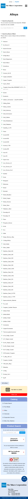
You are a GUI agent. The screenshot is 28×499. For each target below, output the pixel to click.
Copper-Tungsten (7, 80)
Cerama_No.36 (7, 73)
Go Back (5, 383)
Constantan (6, 325)
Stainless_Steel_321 (8, 279)
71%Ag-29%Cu (7, 240)
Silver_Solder (6, 247)
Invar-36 (5, 156)
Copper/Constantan (8, 328)
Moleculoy (5, 184)
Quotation (14, 439)
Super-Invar (6, 159)
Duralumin (5, 96)
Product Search (8, 403)
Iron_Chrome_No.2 (8, 170)
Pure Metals (7, 406)
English (17, 1)
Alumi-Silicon (6, 62)
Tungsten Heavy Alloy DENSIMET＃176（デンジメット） (14, 88)
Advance (5, 41)
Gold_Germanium (7, 113)
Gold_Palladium (7, 124)
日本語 (10, 1)
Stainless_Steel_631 (8, 289)
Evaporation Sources (9, 417)
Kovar (4, 177)
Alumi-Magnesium (7, 59)
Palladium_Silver (7, 208)
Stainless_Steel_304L (8, 261)
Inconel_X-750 (6, 145)
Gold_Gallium (6, 117)
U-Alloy (5, 370)
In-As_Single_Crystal (8, 335)
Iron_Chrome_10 (7, 163)
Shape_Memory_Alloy (8, 237)
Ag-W (4, 377)
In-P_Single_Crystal (8, 339)
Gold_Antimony (7, 110)
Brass (4, 69)
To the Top (24, 479)
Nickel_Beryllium (7, 194)
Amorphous (6, 66)
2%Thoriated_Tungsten (9, 353)
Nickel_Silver (6, 205)
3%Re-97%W (6, 310)
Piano (4, 219)
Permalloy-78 (6, 216)
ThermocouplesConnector (9, 332)
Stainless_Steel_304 (8, 265)
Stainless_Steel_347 (8, 282)
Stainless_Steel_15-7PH (9, 293)
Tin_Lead (5, 303)
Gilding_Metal (6, 103)
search (21, 432)
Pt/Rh (4, 233)
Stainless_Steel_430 (8, 286)
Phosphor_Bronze (7, 223)
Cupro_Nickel (6, 83)
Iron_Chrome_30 (7, 166)
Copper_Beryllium (7, 76)
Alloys (5, 410)
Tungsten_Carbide (7, 360)
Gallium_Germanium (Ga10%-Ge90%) (13, 99)
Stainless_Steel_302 (8, 254)
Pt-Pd (4, 226)
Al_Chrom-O (6, 45)
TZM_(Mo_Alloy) (7, 363)
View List (14, 394)
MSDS (14, 452)
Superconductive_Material (9, 300)
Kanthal (5, 173)
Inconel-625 (6, 142)
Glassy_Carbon (7, 106)
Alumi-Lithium (6, 52)
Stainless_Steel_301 (8, 251)
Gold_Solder (6, 244)
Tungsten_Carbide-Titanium (10, 307)
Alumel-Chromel (7, 48)
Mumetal (5, 191)
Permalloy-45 (6, 212)
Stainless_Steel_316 (8, 272)
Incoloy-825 (6, 149)
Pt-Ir (4, 230)
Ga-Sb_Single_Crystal (8, 346)
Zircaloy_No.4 (6, 374)
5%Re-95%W (6, 314)
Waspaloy (5, 367)
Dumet (4, 92)
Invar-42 (5, 152)
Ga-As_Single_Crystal (8, 342)
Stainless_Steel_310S (8, 268)
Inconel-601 (6, 138)
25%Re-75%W (6, 318)
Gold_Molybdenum (8, 120)
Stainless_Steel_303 (8, 258)
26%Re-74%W (6, 321)
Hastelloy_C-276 (7, 127)
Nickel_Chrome (7, 201)
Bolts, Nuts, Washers (9, 420)
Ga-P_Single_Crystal (8, 349)
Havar (4, 131)
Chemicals (6, 413)
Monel (4, 187)
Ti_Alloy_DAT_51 (7, 356)
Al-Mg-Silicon (6, 55)
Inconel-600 (6, 135)
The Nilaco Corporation (14, 5)
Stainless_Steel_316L (8, 275)
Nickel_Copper (6, 198)
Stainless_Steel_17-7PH (9, 296)
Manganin (5, 180)
